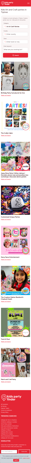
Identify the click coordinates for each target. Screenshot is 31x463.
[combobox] (15, 26)
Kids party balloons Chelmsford (9, 426)
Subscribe (24, 451)
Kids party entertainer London (9, 428)
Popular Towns (5, 408)
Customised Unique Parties (10, 217)
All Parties (4, 406)
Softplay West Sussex (7, 432)
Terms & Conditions (6, 410)
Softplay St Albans (6, 430)
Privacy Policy (4, 412)
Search (16, 55)
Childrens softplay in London (9, 422)
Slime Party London (6, 424)
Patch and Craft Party (8, 379)
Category (6, 23)
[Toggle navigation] (28, 3)
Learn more (26, 458)
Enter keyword (7, 46)
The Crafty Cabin (7, 133)
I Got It (16, 460)
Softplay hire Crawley (7, 434)
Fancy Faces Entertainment (10, 257)
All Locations (4, 404)
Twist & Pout (5, 339)
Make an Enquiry (6, 95)
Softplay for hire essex (7, 438)
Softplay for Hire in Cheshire (9, 420)
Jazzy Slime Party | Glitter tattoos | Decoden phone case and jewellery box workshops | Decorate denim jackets (14, 175)
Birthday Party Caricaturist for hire (13, 93)
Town (5, 38)
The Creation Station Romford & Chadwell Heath (12, 298)
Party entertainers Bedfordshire (10, 436)
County (6, 31)
